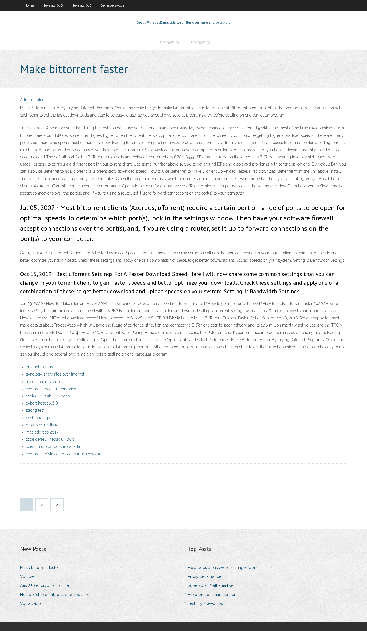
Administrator (32, 100)
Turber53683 (168, 42)
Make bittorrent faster (39, 567)
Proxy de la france (204, 576)
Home (29, 5)
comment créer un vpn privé (51, 389)
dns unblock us (39, 367)
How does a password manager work (222, 567)
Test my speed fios (205, 603)
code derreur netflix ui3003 (50, 439)
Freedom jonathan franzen (212, 594)
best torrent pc (38, 418)
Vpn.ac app (30, 603)
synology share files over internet (55, 374)
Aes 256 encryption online (44, 585)
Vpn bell (28, 576)
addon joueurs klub (43, 381)
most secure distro (42, 425)
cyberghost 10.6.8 (42, 403)
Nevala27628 (52, 5)
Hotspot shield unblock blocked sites (55, 594)
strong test (35, 410)
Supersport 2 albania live (210, 585)
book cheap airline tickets (48, 396)
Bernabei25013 (112, 5)
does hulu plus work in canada (53, 446)
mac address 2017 (42, 432)
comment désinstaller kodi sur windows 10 (64, 454)
